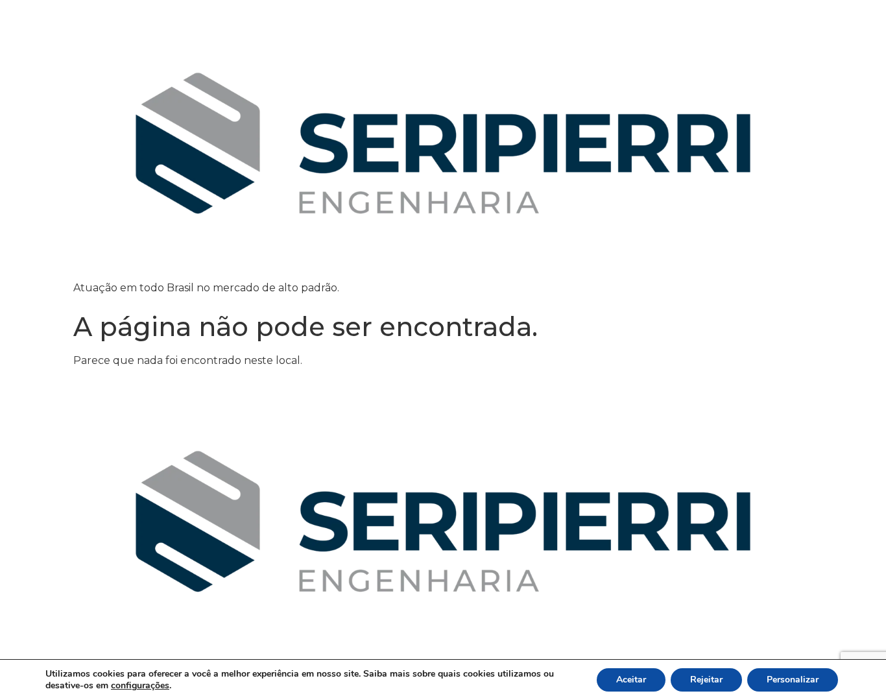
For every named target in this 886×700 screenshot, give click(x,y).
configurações (140, 686)
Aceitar (631, 679)
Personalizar (793, 679)
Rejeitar (706, 679)
